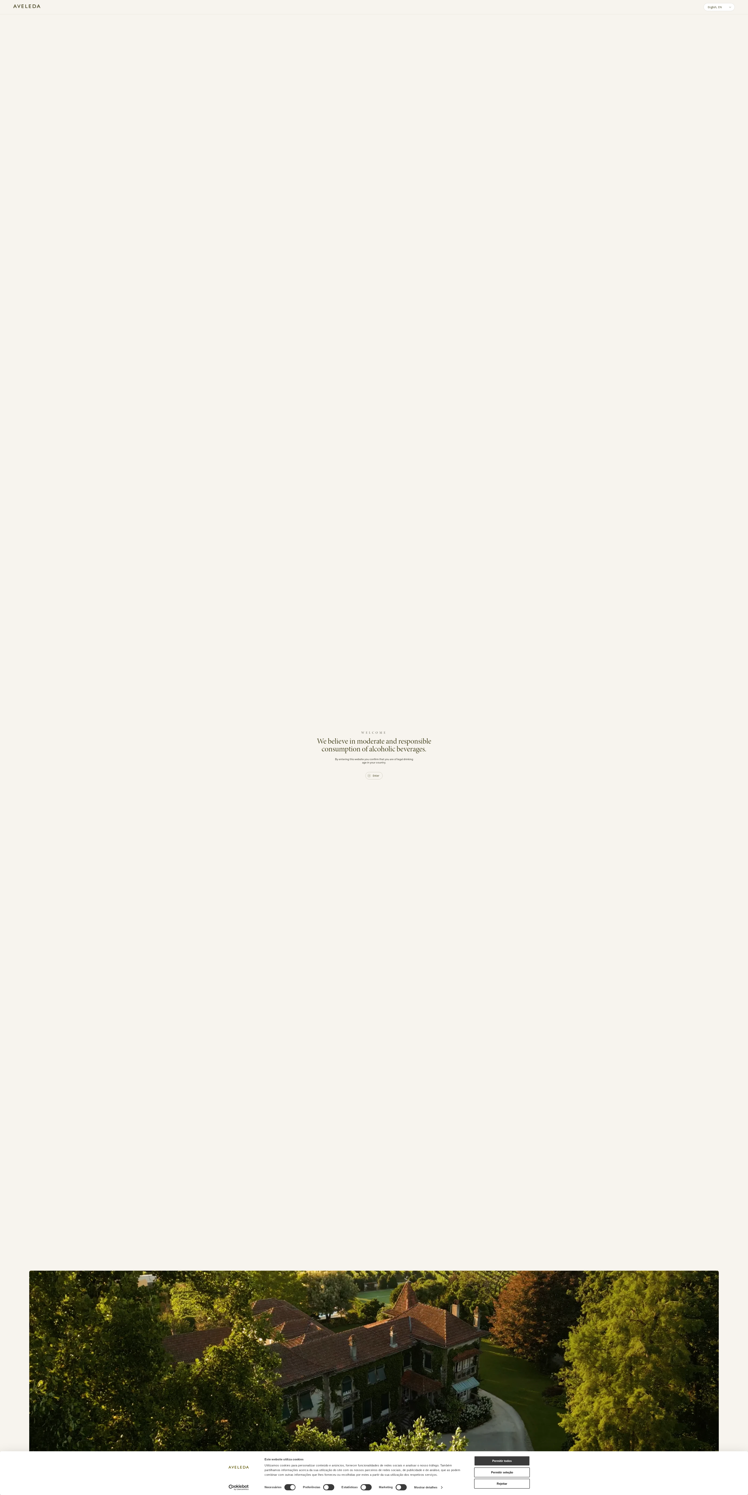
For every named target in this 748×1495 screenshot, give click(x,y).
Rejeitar (502, 1483)
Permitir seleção (502, 1472)
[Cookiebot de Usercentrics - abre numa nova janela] (239, 1487)
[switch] (328, 1487)
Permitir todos (502, 1461)
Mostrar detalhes (426, 1487)
